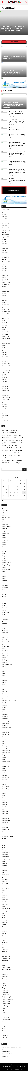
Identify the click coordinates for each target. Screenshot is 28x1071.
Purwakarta (5, 902)
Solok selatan (5, 949)
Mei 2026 (4, 216)
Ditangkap (8, 440)
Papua (3, 861)
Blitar (3, 578)
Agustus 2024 (5, 264)
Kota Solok (5, 725)
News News (5, 827)
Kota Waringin (5, 732)
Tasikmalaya (5, 1006)
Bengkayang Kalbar (7, 558)
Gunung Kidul (5, 630)
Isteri (22, 440)
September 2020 (6, 370)
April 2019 (4, 408)
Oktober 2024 (5, 259)
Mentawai (4, 802)
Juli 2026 (4, 212)
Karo (3, 687)
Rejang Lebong (6, 908)
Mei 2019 (4, 406)
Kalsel (3, 671)
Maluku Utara (5, 791)
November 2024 (6, 257)
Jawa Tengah (5, 653)
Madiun (4, 770)
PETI (19, 455)
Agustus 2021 (5, 345)
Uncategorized (5, 1024)
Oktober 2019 (5, 395)
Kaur (3, 689)
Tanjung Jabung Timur (7, 999)
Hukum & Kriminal (6, 635)
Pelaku (4, 455)
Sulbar (3, 963)
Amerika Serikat (6, 517)
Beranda (5, 1065)
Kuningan (4, 739)
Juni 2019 (4, 404)
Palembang (5, 854)
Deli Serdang (5, 608)
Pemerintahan (5, 883)
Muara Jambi (5, 816)
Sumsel (4, 981)
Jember (4, 657)
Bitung (4, 576)
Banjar (4, 535)
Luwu (3, 768)
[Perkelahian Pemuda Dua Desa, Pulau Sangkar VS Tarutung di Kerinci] (4, 113)
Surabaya (4, 983)
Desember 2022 (6, 309)
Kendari (4, 693)
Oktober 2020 (5, 368)
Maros (4, 795)
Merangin (18, 450)
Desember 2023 (6, 282)
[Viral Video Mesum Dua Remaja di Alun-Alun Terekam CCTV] (4, 129)
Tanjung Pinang (6, 1001)
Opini (3, 845)
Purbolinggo (5, 899)
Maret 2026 (5, 221)
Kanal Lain (4, 680)
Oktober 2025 (5, 232)
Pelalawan (4, 881)
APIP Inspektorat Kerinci (12, 430)
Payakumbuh (5, 874)
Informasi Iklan (6, 1051)
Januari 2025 (5, 252)
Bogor (3, 583)
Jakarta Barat (5, 646)
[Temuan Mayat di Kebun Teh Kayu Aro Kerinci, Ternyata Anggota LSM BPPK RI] (4, 163)
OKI (3, 840)
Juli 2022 (4, 320)
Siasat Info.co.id (4, 32)
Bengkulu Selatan (6, 562)
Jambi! (8, 443)
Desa (22, 437)
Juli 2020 (4, 375)
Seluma (4, 926)
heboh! (18, 440)
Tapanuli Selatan (6, 1003)
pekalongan (5, 877)
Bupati (20, 435)
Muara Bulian (5, 811)
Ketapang (4, 707)
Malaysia (4, 782)
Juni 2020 (4, 377)
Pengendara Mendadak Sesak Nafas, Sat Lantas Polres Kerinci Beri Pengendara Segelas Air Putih (13, 72)
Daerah (4, 603)
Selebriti (4, 924)
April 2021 (4, 354)
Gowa (3, 626)
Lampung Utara (6, 752)
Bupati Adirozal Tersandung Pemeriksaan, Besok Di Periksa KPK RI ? (17, 180)
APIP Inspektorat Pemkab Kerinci (9, 432)
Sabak (3, 917)
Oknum (19, 453)
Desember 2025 (6, 228)
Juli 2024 (4, 266)
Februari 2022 (5, 332)
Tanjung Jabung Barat (7, 997)
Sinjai (3, 945)
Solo (3, 947)
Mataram (4, 798)
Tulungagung (5, 1021)
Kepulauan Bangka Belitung (9, 700)
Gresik (3, 628)
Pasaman (4, 865)
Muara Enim (5, 813)
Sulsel (3, 965)
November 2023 (6, 284)
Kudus (3, 736)
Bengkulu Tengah (6, 565)
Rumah (12, 460)
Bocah (15, 435)
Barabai (4, 542)
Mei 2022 (4, 325)
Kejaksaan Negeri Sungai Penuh (10, 445)
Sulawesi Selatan (6, 954)
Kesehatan (5, 705)
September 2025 (6, 234)
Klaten (3, 709)
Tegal (3, 1012)
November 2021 (6, 338)
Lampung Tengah (6, 750)
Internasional (5, 641)
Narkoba (15, 453)
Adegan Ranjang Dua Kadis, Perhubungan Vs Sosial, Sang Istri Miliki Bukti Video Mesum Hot (13, 104)
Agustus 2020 (5, 372)
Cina (3, 598)
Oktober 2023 (5, 286)
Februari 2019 (5, 413)
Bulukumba (5, 587)
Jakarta (4, 644)
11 (6, 489)
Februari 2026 (5, 223)
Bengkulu (4, 560)
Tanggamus (5, 988)
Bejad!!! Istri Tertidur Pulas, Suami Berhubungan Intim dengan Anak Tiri (17, 136)
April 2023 (4, 300)
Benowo (4, 567)
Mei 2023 (4, 298)
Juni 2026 (4, 214)
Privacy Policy (5, 1056)
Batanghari (5, 546)
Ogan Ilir (4, 838)
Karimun (4, 684)
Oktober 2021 (5, 341)
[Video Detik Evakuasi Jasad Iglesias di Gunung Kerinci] (14, 54)
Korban (13, 448)
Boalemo (4, 580)
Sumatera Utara (6, 972)
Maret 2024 (5, 275)
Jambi (3, 648)
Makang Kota (5, 777)
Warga (18, 463)
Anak (3, 430)
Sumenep (4, 978)
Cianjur (4, 594)
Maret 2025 (5, 248)
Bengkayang (5, 555)
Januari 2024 (5, 280)
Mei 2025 (4, 243)
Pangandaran (5, 856)
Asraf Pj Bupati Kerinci (7, 435)
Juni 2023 (4, 295)
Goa (3, 621)
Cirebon (4, 601)
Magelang (4, 775)
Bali (3, 519)
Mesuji (4, 807)
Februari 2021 (5, 359)
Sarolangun (5, 920)
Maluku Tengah (6, 786)
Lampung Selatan (6, 748)
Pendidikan (5, 886)
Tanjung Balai (5, 994)
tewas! (4, 463)
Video (3, 1026)
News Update (5, 829)
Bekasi (4, 551)
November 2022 (6, 311)
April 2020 (4, 381)
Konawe (4, 712)
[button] (2, 2)
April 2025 (4, 246)
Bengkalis (4, 553)
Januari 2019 (5, 415)
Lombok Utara (5, 766)
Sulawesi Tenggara (6, 958)
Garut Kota (5, 619)
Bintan (4, 571)
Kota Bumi (5, 714)
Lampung (4, 745)
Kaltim (3, 675)
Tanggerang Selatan (7, 992)
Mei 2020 (4, 379)
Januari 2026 (5, 225)
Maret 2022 (5, 329)
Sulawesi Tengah (6, 956)
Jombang (4, 660)
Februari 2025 (5, 250)
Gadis (13, 440)
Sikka (3, 940)
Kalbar (3, 666)
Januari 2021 (5, 361)
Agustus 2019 (5, 399)
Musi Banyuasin (6, 820)
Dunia (3, 614)
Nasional (4, 825)
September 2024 (6, 261)
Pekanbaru (5, 879)
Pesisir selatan (5, 888)
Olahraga (4, 843)
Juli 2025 (4, 239)
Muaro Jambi (5, 818)
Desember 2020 (6, 363)
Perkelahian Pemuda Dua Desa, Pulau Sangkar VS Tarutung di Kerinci (16, 113)
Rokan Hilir (5, 915)
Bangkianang (5, 533)
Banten (4, 537)
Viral (9, 463)
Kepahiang (4, 696)
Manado (4, 793)
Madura (4, 773)
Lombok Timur (6, 764)
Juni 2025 (4, 241)
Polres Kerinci (16, 458)
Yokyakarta (5, 1037)
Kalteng (4, 673)
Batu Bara (4, 549)
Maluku (4, 784)
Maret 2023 (5, 302)
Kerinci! (6, 447)
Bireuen (4, 574)
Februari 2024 (5, 277)
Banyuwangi (5, 540)
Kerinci (4, 703)
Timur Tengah (5, 1017)
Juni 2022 (4, 323)
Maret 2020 (5, 384)
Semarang (4, 931)
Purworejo (4, 906)
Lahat (3, 743)
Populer (4, 897)
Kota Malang (5, 721)
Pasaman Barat (6, 868)
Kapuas (4, 682)
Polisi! (4, 458)
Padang (4, 850)
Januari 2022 (5, 334)
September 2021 (6, 343)
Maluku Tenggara (6, 788)
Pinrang (4, 890)
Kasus (22, 443)
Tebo (3, 1008)
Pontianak (4, 895)
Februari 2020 (5, 386)
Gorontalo (4, 623)
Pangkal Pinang (6, 859)
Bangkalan (4, 531)
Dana (15, 437)
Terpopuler (5, 1015)
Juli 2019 (4, 402)
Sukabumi (4, 951)
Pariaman (4, 863)
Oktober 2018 (5, 420)
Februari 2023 (5, 304)
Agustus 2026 (5, 209)
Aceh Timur (5, 510)
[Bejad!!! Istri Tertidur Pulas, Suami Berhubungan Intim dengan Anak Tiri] (4, 136)
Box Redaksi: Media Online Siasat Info (11, 1047)
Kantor (18, 443)
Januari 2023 (5, 307)
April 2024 (4, 273)
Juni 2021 (4, 350)
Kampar (4, 678)
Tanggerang (5, 990)
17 (3, 492)
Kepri (3, 698)
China (3, 592)
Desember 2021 (6, 336)
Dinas (3, 440)
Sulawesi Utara (6, 960)
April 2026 (4, 218)
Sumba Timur (5, 974)
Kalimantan (5, 669)
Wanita (13, 463)
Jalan (4, 442)
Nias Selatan (5, 831)
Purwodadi (5, 904)
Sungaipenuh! (19, 460)
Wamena (4, 1030)
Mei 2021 (4, 352)
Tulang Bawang (6, 1019)
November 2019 (6, 393)
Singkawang (5, 942)
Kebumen (4, 691)
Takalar (4, 985)
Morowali (4, 809)
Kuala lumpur (5, 734)
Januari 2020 (5, 388)
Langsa (4, 757)
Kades (13, 442)
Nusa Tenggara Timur (7, 836)
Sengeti (4, 933)
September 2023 (6, 289)
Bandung (4, 528)
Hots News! (5, 632)
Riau (3, 913)
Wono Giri (4, 1033)
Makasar (4, 779)
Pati (3, 872)
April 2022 (4, 327)
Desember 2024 (6, 255)
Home (3, 1049)
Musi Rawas (5, 822)
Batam (4, 544)
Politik (3, 893)
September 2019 (6, 397)
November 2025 (6, 230)
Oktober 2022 (5, 313)
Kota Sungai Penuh (7, 450)
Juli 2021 (4, 347)
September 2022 (6, 316)
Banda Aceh (5, 524)
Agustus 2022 (5, 318)
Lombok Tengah (6, 761)
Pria (22, 458)
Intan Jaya (4, 639)
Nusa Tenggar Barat (7, 834)
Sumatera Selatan (6, 969)
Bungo (4, 589)
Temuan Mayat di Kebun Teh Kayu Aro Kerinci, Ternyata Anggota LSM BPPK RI (17, 163)
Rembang (4, 911)
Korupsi (18, 448)
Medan (4, 800)
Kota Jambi (5, 716)
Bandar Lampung (6, 526)
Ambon (4, 515)
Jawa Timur (5, 655)
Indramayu (5, 637)
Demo (19, 437)
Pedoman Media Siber (7, 1054)
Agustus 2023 (5, 291)
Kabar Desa (5, 662)
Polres (10, 458)
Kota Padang (5, 723)
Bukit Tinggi (5, 585)
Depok (4, 610)
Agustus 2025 (5, 237)
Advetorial (4, 513)
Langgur (4, 755)
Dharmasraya (5, 612)
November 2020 (6, 365)
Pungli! (8, 460)
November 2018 (6, 418)
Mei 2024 (4, 271)
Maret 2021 (5, 356)
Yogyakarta (5, 1035)
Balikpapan (5, 522)
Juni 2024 (4, 268)
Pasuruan (4, 870)
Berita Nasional (6, 569)
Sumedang (5, 976)
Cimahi (4, 596)
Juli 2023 (4, 293)
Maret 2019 (5, 411)
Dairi (3, 605)
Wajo (3, 1028)
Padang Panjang (6, 852)
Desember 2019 (6, 390)
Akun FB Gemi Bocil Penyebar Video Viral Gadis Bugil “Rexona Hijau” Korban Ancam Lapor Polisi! (17, 121)
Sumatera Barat (6, 967)
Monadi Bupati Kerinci (7, 452)
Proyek (4, 460)
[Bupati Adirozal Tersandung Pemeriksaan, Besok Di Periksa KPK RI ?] (4, 180)
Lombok (4, 759)
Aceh (3, 508)
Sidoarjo (4, 938)
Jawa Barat (5, 650)
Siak (3, 935)
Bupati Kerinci (5, 437)
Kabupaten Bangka (7, 664)
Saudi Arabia (5, 922)
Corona (11, 437)
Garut (3, 617)
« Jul (2, 500)
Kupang (4, 741)
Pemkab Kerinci (12, 455)
